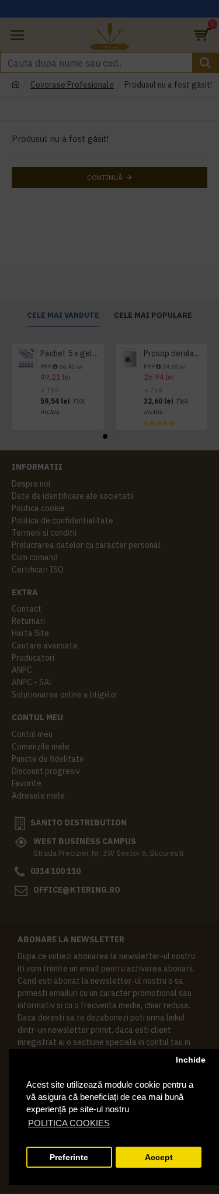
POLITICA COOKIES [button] (69, 1123)
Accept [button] (159, 1157)
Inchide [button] (191, 1060)
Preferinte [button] (69, 1157)
